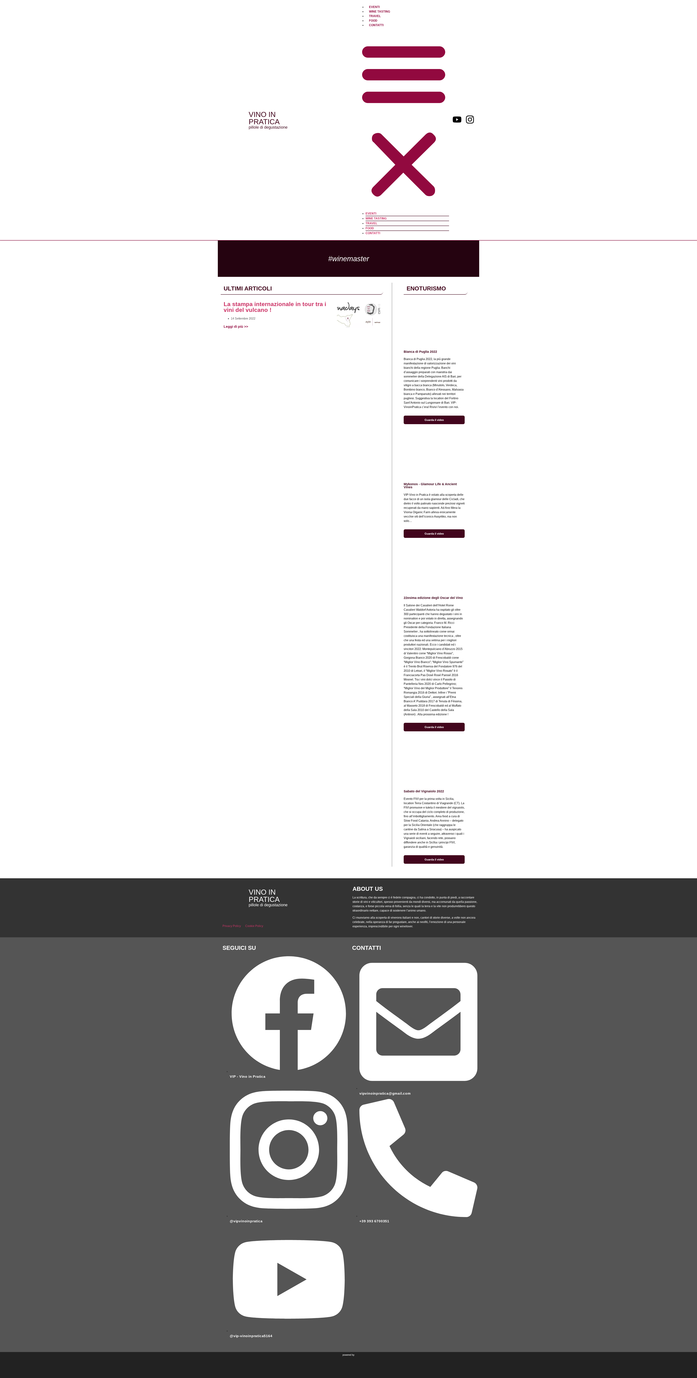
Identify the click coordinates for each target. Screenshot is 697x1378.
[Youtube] (457, 119)
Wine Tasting (379, 11)
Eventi (374, 7)
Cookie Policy (254, 926)
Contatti (376, 25)
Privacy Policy (232, 926)
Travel (375, 16)
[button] (403, 119)
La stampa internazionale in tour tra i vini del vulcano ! (275, 307)
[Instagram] (469, 119)
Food (373, 20)
